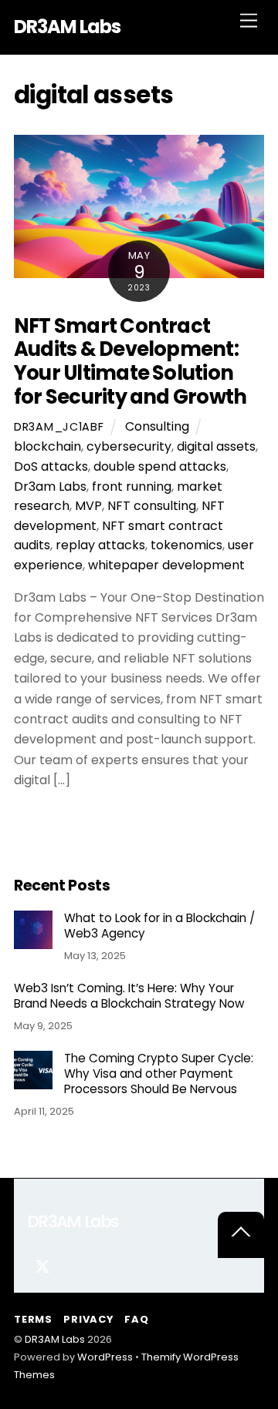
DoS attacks (51, 466)
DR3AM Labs (55, 1339)
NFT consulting (151, 506)
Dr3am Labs (50, 486)
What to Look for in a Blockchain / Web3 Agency (159, 926)
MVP (88, 506)
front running (131, 486)
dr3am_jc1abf (59, 426)
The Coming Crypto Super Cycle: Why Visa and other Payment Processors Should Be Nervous (158, 1073)
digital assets (216, 446)
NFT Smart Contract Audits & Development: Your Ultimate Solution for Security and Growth (130, 361)
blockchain (47, 446)
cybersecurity (128, 446)
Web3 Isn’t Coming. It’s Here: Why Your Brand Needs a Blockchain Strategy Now (129, 996)
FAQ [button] (136, 1319)
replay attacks (100, 545)
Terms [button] (33, 1319)
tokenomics (186, 545)
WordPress (105, 1357)
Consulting (157, 426)
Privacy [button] (88, 1319)
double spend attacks (159, 466)
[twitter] (42, 1265)
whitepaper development (166, 565)
